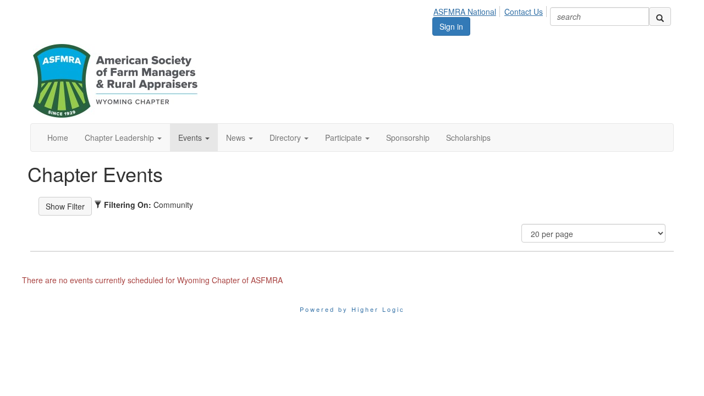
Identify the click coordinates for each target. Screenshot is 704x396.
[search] (660, 16)
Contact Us (523, 11)
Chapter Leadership (120, 137)
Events (191, 137)
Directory (286, 137)
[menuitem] (467, 10)
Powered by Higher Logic (352, 309)
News (237, 137)
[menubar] (491, 10)
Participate (344, 137)
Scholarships (468, 137)
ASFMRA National (464, 11)
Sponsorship (408, 137)
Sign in (451, 26)
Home (57, 137)
